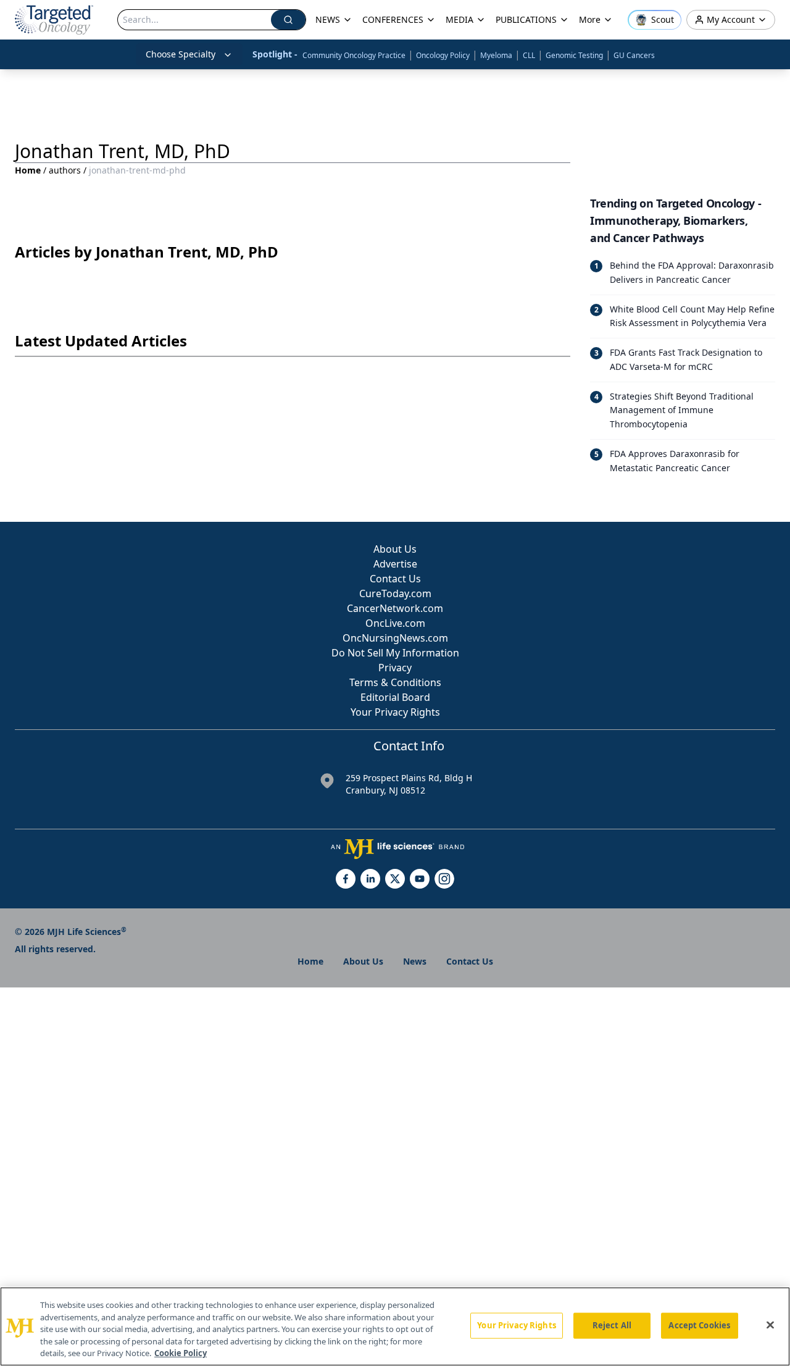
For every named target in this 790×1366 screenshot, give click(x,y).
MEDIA (459, 19)
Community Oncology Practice (353, 55)
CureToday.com (395, 593)
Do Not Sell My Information (395, 653)
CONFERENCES (392, 19)
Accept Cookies (699, 1325)
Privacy (395, 667)
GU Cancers (634, 55)
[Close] (770, 1325)
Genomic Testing (574, 55)
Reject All (611, 1325)
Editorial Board (395, 697)
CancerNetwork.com (395, 608)
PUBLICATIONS (526, 19)
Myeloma (496, 55)
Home (28, 170)
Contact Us (395, 578)
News (414, 961)
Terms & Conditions (395, 682)
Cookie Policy (180, 1353)
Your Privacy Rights (395, 712)
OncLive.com (395, 623)
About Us (395, 549)
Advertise (395, 564)
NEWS (327, 19)
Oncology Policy (443, 55)
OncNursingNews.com (395, 638)
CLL (529, 55)
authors (65, 170)
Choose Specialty (180, 54)
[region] (395, 1326)
